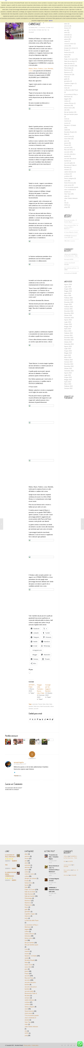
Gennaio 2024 (68, 335)
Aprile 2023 (67, 355)
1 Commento (42, 27)
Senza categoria (69, 178)
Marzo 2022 (67, 384)
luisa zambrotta (68, 268)
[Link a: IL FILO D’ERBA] (44, 742)
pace (65, 141)
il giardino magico (69, 83)
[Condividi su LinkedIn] (40, 719)
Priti (65, 259)
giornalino (67, 81)
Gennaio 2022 (68, 388)
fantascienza (68, 52)
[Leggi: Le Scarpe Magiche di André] (46, 880)
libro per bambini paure (71, 114)
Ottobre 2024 (68, 315)
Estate (66, 50)
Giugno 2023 (68, 351)
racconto (66, 152)
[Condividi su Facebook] (30, 719)
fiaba (44, 704)
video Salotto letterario (71, 198)
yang (65, 207)
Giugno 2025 (68, 304)
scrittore (66, 174)
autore (66, 39)
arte (65, 30)
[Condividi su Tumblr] (42, 719)
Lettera (66, 101)
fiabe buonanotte (45, 706)
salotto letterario (69, 172)
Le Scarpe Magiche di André (71, 232)
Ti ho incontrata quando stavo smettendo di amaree (71, 190)
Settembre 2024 (69, 317)
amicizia (66, 26)
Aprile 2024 (67, 328)
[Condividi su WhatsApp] (35, 719)
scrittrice (66, 176)
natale (66, 130)
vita (65, 203)
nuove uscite (68, 136)
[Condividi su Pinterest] (37, 719)
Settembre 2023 (69, 344)
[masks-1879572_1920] (14, 30)
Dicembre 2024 (68, 311)
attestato (66, 37)
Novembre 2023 (69, 340)
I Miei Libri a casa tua (69, 241)
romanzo (66, 169)
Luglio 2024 (67, 322)
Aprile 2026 (67, 293)
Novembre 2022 (69, 366)
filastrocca (67, 70)
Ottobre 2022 (68, 368)
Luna (65, 119)
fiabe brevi (37, 706)
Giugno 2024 (68, 324)
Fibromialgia (67, 68)
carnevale (35, 704)
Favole (40, 704)
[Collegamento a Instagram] (50, 719)
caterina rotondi (68, 263)
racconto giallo (68, 163)
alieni (65, 24)
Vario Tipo (44, 30)
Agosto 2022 (68, 373)
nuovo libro (67, 138)
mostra (66, 123)
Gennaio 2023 (68, 362)
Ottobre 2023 (68, 342)
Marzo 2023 (67, 357)
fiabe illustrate (68, 63)
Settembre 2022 (69, 371)
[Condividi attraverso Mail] (47, 719)
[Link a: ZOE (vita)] (14, 742)
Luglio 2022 (67, 375)
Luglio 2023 (67, 348)
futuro (66, 76)
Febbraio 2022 (68, 386)
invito (65, 88)
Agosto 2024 (68, 320)
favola (66, 54)
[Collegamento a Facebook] (65, 1045)
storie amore (68, 185)
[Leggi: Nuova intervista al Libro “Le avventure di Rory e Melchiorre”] (46, 867)
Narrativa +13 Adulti (36, 30)
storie (66, 180)
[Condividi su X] (32, 719)
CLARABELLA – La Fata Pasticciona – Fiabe (71, 255)
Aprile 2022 (67, 382)
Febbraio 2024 (68, 333)
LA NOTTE (70, 259)
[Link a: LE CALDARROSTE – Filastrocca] (32, 742)
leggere (66, 99)
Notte (65, 134)
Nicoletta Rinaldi (69, 132)
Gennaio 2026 (68, 300)
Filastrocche (68, 74)
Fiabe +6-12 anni (69, 59)
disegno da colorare (70, 48)
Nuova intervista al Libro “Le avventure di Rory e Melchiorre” (71, 226)
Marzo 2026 (67, 295)
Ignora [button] (51, 20)
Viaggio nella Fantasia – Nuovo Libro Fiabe (40, 689)
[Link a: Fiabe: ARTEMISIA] (20, 742)
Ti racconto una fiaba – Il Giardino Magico (70, 221)
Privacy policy (27, 1045)
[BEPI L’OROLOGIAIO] (1, 524)
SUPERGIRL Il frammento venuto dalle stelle (70, 236)
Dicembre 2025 (68, 302)
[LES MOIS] (82, 524)
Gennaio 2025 (68, 309)
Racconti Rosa (68, 149)
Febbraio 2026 (68, 298)
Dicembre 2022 (68, 364)
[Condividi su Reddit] (45, 719)
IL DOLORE (74, 273)
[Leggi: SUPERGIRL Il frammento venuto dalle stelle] (46, 889)
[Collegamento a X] (62, 1045)
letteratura (67, 105)
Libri (65, 110)
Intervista (67, 85)
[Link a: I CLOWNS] (8, 742)
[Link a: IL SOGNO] (38, 742)
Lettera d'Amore (69, 103)
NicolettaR (31, 32)
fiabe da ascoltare (69, 61)
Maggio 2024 (68, 326)
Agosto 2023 (68, 346)
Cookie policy (35, 1045)
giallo (65, 79)
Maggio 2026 (68, 291)
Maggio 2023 (68, 353)
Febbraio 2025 (68, 306)
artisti (66, 32)
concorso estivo (69, 43)
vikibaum (66, 254)
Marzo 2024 (67, 331)
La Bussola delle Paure (71, 90)
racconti (36, 708)
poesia (66, 143)
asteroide (67, 35)
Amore (66, 28)
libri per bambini (69, 112)
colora (66, 41)
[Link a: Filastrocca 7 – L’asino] (26, 742)
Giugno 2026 (68, 289)
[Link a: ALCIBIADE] (50, 742)
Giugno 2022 (68, 377)
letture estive (68, 108)
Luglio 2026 (67, 287)
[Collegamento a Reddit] (74, 1045)
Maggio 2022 (68, 379)
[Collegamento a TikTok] (52, 719)
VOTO (66, 205)
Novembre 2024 (69, 313)
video (65, 196)
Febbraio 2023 (68, 359)
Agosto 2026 (68, 284)
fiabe (47, 704)
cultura (66, 46)
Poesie (66, 145)
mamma (66, 121)
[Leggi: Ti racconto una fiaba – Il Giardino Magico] (46, 856)
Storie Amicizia (68, 183)
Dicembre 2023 (68, 337)
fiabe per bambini (69, 65)
